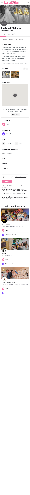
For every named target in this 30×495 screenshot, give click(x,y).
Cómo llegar (15, 114)
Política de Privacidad (20, 177)
